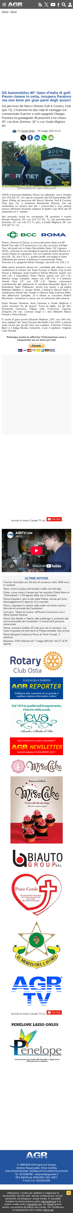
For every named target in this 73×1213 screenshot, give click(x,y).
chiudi (50, 1204)
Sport (14, 11)
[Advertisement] (36, 51)
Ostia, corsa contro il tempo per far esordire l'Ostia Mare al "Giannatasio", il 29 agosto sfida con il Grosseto (36, 594)
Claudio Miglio (28, 131)
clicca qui (48, 1209)
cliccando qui (48, 1201)
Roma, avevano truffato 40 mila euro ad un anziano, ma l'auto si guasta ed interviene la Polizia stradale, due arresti (36, 629)
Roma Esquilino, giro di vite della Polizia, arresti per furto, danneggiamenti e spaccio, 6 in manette (36, 600)
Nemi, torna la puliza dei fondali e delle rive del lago (32, 588)
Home (5, 11)
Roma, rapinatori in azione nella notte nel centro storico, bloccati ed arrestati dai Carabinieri (35, 607)
